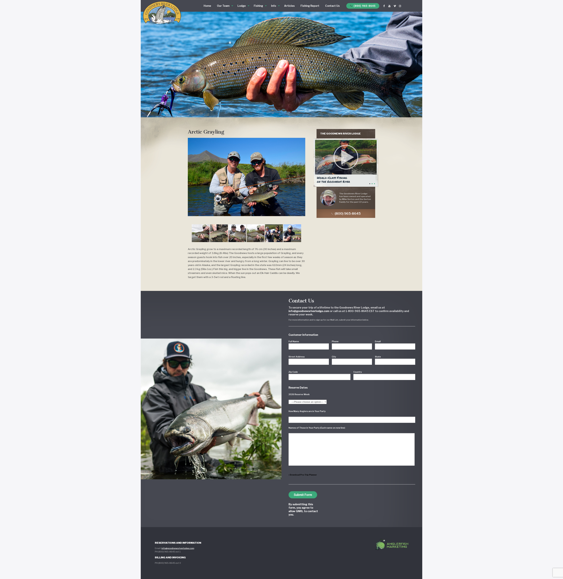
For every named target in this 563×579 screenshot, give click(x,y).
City (334, 357)
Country (357, 372)
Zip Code (293, 372)
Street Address (297, 357)
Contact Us (332, 5)
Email (378, 341)
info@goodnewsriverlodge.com (177, 548)
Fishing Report (310, 5)
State (378, 357)
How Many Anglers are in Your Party (307, 411)
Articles (289, 5)
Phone (335, 341)
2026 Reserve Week (299, 394)
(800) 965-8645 (363, 5)
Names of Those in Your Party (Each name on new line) (317, 428)
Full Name (294, 341)
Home (207, 5)
